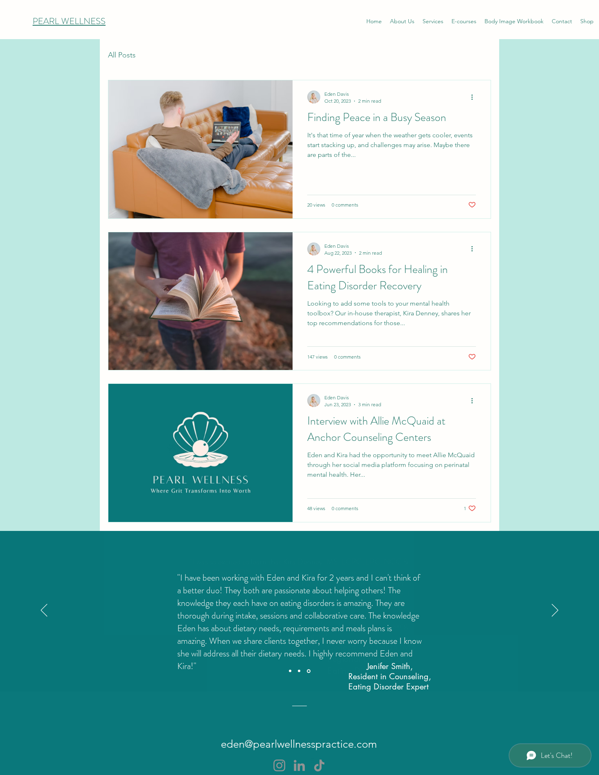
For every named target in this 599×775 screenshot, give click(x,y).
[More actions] (475, 97)
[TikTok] (319, 765)
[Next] (555, 611)
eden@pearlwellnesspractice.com (299, 744)
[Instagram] (279, 765)
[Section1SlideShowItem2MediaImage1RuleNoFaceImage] (299, 671)
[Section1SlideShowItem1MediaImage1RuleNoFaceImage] (290, 671)
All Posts (122, 55)
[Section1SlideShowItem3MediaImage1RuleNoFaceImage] (309, 671)
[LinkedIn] (299, 765)
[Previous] (44, 611)
